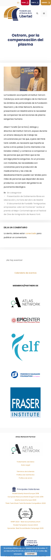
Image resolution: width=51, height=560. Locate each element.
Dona (24, 2)
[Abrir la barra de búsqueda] (37, 13)
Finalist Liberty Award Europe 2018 (25, 493)
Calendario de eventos (25, 272)
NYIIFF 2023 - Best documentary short (25, 522)
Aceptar (30, 554)
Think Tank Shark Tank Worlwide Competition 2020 (25, 503)
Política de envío (25, 478)
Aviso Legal (25, 465)
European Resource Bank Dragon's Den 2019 (25, 497)
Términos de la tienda (25, 471)
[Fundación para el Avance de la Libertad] (18, 13)
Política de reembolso (26, 475)
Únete (33, 2)
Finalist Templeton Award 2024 (25, 525)
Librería (44, 2)
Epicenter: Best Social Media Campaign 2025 (26, 528)
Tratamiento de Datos (25, 462)
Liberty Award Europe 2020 (25, 500)
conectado (30, 233)
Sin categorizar (14, 192)
